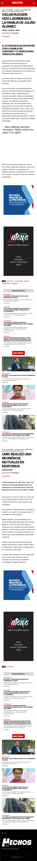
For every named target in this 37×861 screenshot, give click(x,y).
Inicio (3, 10)
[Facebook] (2, 833)
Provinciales (9, 10)
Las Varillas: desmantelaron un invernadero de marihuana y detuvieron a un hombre (18, 324)
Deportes (11, 30)
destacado (10, 281)
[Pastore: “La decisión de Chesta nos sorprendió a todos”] (18, 364)
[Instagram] (5, 833)
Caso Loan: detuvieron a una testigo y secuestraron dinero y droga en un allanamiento (17, 310)
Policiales (7, 307)
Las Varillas (7, 321)
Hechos (7, 36)
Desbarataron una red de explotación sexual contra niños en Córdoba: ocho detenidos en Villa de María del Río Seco (17, 339)
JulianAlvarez (18, 281)
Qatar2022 (15, 283)
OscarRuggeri (6, 283)
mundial (26, 281)
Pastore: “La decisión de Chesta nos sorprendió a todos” (16, 296)
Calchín (17, 10)
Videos (17, 30)
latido (23, 857)
